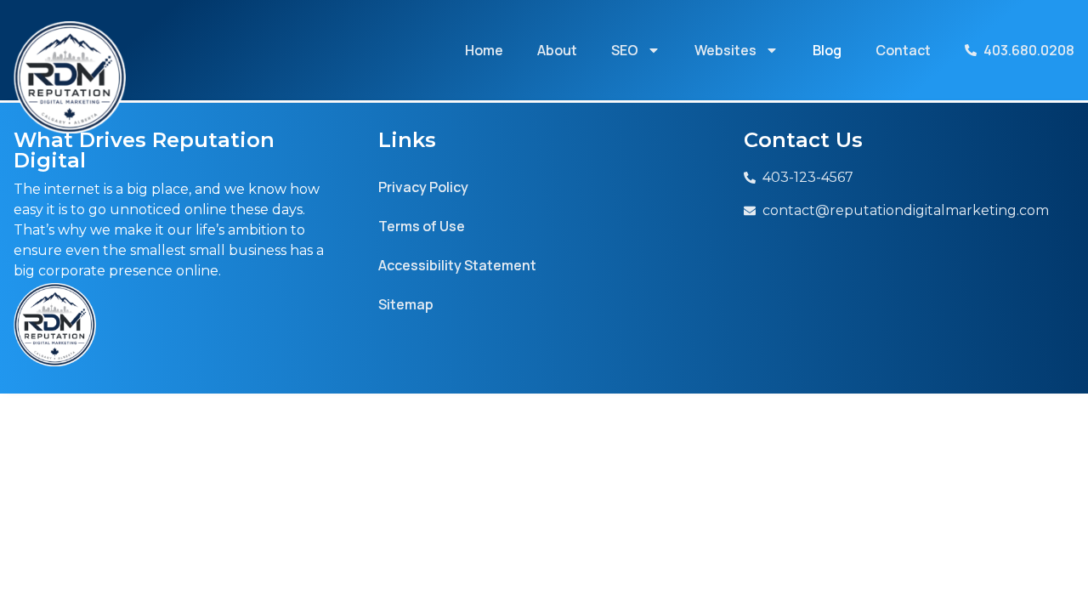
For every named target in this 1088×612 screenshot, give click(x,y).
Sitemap (406, 304)
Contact (903, 50)
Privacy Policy (423, 187)
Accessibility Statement (457, 265)
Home (484, 50)
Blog (827, 50)
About (557, 50)
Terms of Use (421, 226)
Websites (725, 50)
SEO (624, 50)
